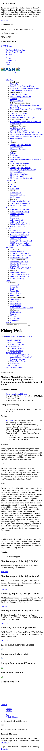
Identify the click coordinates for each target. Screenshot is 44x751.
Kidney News (15, 193)
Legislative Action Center (19, 209)
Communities (10, 60)
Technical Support (12, 717)
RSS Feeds (14, 320)
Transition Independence (20, 232)
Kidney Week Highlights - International (25, 88)
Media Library (15, 312)
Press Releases (15, 304)
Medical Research (17, 214)
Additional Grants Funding (21, 245)
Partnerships (14, 291)
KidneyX (9, 54)
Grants (8, 228)
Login (8, 64)
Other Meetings (16, 138)
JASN (12, 184)
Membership (10, 247)
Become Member (17, 251)
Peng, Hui (9, 421)
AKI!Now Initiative (17, 128)
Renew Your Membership (19, 253)
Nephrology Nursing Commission (22, 178)
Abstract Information (13, 346)
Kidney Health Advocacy (19, 212)
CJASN (13, 186)
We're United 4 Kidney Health (21, 308)
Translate (9, 709)
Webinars (13, 99)
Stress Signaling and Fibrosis (16, 394)
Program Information (13, 353)
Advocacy (9, 207)
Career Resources (16, 293)
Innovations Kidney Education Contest (25, 136)
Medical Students (16, 157)
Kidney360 (14, 189)
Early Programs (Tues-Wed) (20, 355)
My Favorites (15, 363)
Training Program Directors (20, 145)
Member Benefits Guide (19, 258)
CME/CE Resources (17, 115)
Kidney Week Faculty (18, 361)
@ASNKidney (6, 46)
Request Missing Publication (20, 201)
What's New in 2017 (13, 340)
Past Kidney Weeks (13, 365)
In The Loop (15, 197)
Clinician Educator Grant (19, 235)
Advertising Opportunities (20, 203)
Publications (10, 180)
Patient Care (14, 216)
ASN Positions (15, 306)
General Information (13, 342)
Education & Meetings (14, 336)
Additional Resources (18, 222)
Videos (12, 316)
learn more (5, 20)
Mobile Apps (15, 318)
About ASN (14, 285)
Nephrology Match (17, 176)
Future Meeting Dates (14, 367)
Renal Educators (16, 147)
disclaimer (4, 743)
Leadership (14, 287)
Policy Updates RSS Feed (20, 224)
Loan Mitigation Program (19, 163)
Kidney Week (15, 84)
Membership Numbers (18, 264)
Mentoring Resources (18, 149)
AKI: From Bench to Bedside (21, 90)
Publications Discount (18, 272)
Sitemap (9, 711)
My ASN (9, 62)
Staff (12, 289)
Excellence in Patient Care (15, 50)
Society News (15, 299)
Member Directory (17, 278)
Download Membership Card (21, 276)
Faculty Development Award (21, 241)
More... (8, 281)
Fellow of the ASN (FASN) (20, 268)
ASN (3, 336)
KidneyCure (14, 230)
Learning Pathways (17, 359)
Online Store (15, 295)
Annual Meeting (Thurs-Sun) (21, 357)
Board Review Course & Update (22, 86)
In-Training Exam (16, 172)
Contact (4, 705)
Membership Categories (19, 262)
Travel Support (15, 239)
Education (9, 80)
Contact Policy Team (18, 226)
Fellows (13, 153)
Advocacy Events (16, 220)
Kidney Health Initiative (14, 52)
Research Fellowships (18, 237)
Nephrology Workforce (19, 174)
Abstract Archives (17, 349)
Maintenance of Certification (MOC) (23, 117)
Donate (8, 58)
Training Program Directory (20, 168)
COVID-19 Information (19, 130)
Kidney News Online (18, 195)
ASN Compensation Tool (19, 274)
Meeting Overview (17, 344)
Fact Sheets (14, 218)
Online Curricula (16, 101)
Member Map (15, 266)
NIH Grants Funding (19, 243)
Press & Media (15, 301)
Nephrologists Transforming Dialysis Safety (26, 134)
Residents (13, 155)
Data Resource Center (18, 205)
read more (4, 572)
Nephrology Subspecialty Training (23, 170)
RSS (7, 715)
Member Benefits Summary (20, 255)
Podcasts (13, 314)
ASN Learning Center (18, 94)
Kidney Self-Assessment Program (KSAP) (26, 109)
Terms (8, 713)
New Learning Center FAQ (20, 97)
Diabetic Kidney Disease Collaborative (24, 132)
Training (9, 140)
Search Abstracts (16, 351)
